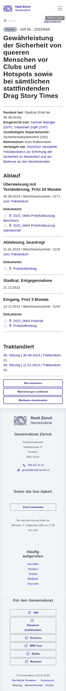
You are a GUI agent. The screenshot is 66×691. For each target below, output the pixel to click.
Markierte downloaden (33, 400)
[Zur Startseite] (16, 8)
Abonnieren (52, 21)
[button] (60, 8)
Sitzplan (33, 574)
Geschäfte (33, 564)
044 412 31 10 (36, 465)
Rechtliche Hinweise (24, 680)
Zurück (12, 20)
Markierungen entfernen (33, 391)
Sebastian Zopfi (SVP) (30, 127)
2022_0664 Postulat (28, 321)
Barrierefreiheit (34, 685)
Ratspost (33, 569)
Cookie (49, 685)
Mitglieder (33, 579)
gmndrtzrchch (35, 470)
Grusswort (33, 584)
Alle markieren (33, 383)
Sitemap (17, 685)
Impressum (47, 680)
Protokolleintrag (25, 268)
